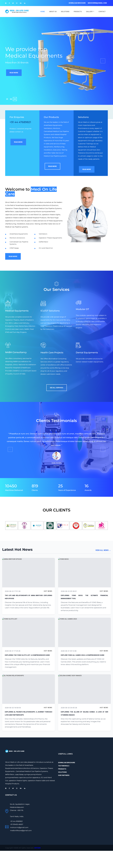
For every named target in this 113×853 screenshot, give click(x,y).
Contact (102, 11)
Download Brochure (77, 3)
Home (43, 11)
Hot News (48, 591)
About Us (52, 11)
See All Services (56, 388)
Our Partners (63, 775)
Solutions (65, 11)
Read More (14, 73)
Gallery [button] (89, 11)
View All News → (103, 550)
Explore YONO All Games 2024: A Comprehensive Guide (82, 655)
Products (78, 11)
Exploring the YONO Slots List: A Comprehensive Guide (27, 655)
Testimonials (63, 766)
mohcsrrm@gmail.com (97, 3)
